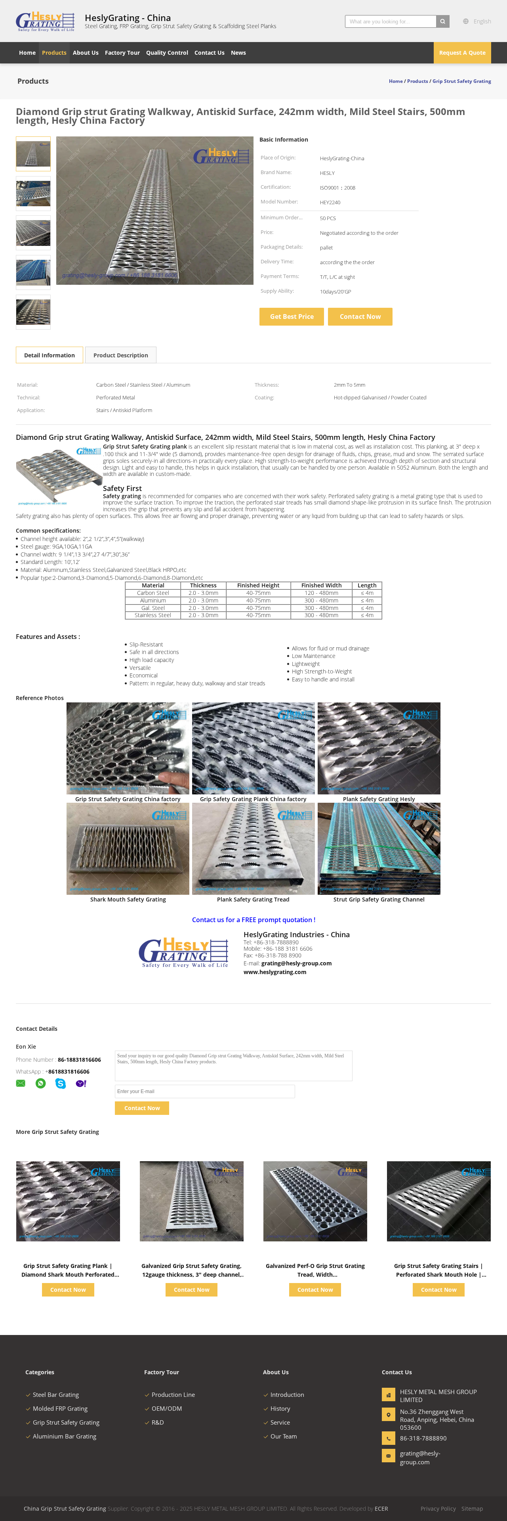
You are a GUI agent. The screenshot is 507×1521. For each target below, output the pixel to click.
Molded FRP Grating (60, 1408)
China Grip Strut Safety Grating (65, 1508)
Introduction (287, 1394)
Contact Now (360, 316)
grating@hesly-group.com (296, 963)
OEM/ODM (167, 1408)
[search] (443, 21)
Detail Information (49, 355)
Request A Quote (462, 52)
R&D (158, 1422)
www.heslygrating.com (275, 972)
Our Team (284, 1436)
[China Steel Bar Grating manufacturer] (45, 21)
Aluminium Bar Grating (64, 1436)
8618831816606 (69, 1071)
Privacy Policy (438, 1508)
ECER (381, 1508)
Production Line (173, 1394)
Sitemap (472, 1508)
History (280, 1408)
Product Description (120, 355)
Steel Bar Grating (56, 1394)
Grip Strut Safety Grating (66, 1422)
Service (280, 1422)
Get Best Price (292, 316)
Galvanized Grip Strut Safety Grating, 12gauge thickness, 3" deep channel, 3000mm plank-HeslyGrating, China (191, 1274)
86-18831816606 (79, 1059)
